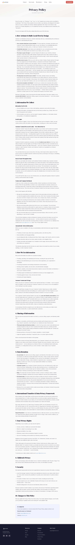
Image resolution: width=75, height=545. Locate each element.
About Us (39, 530)
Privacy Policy (40, 536)
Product (24, 2)
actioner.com (24, 515)
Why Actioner (38, 2)
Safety (50, 2)
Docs (26, 532)
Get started (69, 2)
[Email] (9, 536)
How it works (31, 2)
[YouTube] (7, 536)
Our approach (40, 532)
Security (26, 534)
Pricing (45, 2)
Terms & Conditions (41, 534)
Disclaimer (39, 538)
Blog (26, 536)
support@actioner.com (27, 222)
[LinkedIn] (4, 536)
